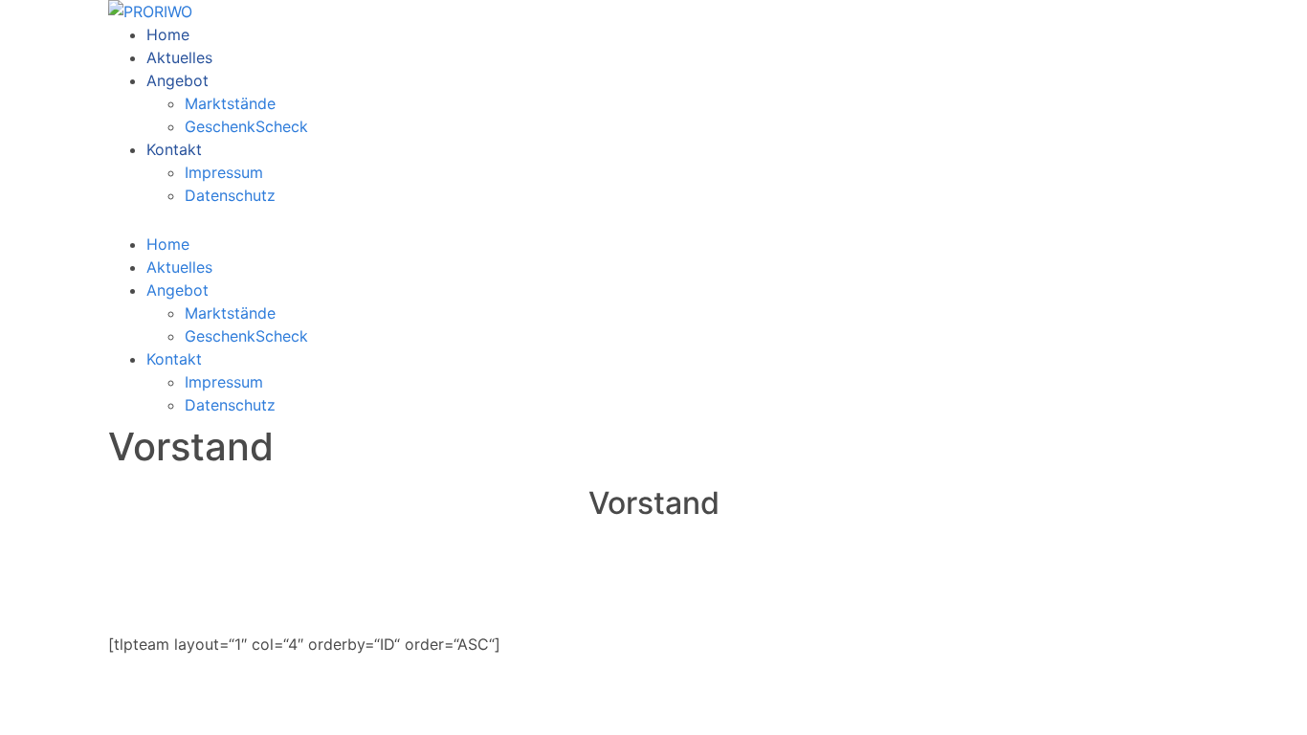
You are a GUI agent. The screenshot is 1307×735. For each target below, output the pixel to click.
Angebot (177, 80)
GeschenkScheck (246, 126)
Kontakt (174, 149)
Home (167, 34)
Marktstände (230, 103)
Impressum (224, 172)
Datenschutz (230, 195)
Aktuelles (179, 57)
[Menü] (124, 224)
